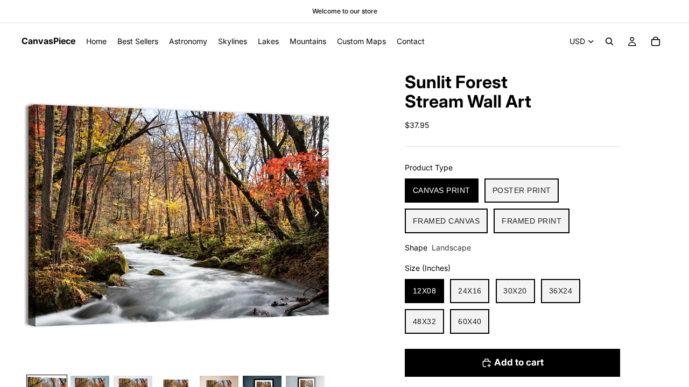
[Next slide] (320, 214)
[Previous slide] (33, 214)
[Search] (609, 41)
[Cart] (655, 41)
